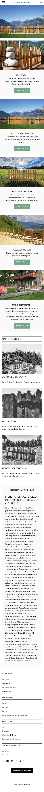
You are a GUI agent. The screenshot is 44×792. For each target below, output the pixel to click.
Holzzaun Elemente (22, 133)
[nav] (3, 2)
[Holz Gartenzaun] (22, 172)
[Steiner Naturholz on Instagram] (16, 761)
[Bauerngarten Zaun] (22, 450)
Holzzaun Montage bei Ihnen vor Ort (14, 715)
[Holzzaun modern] (22, 230)
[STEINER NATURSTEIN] (22, 285)
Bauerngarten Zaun (14, 468)
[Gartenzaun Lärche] (22, 359)
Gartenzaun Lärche (14, 377)
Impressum (6, 731)
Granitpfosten (6, 691)
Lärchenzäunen (10, 633)
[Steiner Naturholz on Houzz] (20, 761)
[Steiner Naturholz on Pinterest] (12, 761)
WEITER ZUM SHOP (22, 325)
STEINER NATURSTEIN (22, 305)
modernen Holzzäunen (28, 636)
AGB (4, 727)
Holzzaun (5, 679)
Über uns (5, 707)
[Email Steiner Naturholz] (24, 761)
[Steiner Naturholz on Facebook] (3, 761)
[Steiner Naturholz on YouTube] (7, 761)
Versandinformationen (9, 755)
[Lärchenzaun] (22, 55)
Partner (4, 711)
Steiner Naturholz (24, 784)
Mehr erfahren (22, 90)
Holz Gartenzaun (22, 191)
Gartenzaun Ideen (12, 339)
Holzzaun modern (22, 249)
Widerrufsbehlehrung (9, 735)
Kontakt (5, 703)
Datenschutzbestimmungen (11, 739)
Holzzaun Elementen (23, 633)
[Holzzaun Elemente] (22, 114)
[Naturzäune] (22, 403)
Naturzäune (9, 421)
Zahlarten (5, 751)
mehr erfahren (22, 206)
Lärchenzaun (22, 75)
